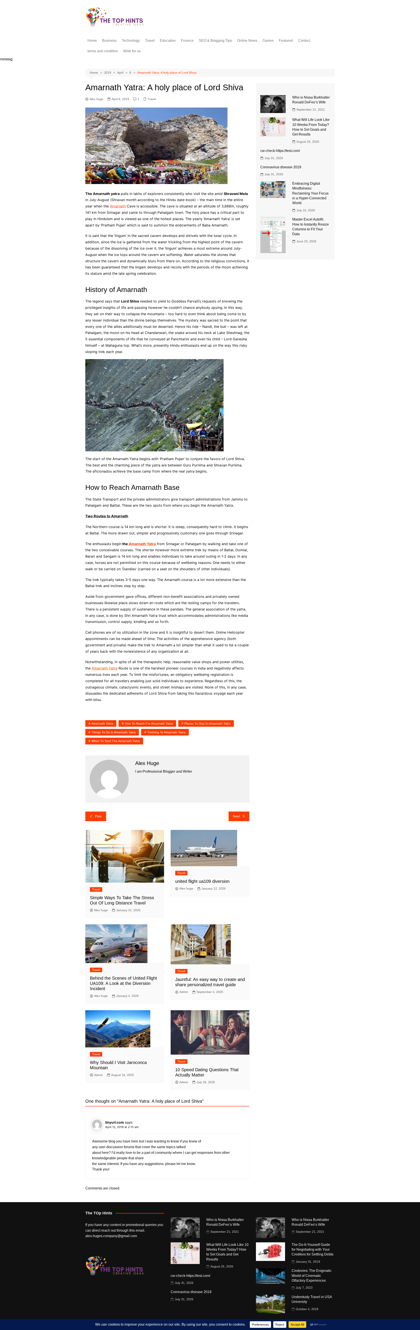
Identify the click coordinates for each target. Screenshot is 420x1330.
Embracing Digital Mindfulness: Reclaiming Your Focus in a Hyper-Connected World (310, 193)
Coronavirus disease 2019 (280, 167)
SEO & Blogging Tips (215, 40)
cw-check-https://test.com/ (280, 151)
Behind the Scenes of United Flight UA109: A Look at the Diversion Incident (123, 983)
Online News (247, 40)
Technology (131, 40)
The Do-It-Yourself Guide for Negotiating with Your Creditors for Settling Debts (312, 1249)
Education (168, 40)
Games (268, 40)
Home (92, 40)
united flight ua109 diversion (202, 881)
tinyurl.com (114, 1122)
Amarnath (118, 206)
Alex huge (96, 99)
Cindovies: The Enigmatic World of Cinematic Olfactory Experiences (312, 1275)
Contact (304, 40)
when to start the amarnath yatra (115, 741)
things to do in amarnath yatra (113, 732)
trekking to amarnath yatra (166, 732)
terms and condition (103, 51)
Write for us (132, 51)
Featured (286, 40)
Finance (187, 40)
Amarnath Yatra (142, 544)
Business (109, 40)
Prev (98, 816)
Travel (150, 40)
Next (236, 816)
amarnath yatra (102, 723)
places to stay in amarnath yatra (207, 723)
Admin (183, 992)
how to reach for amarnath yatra (149, 723)
